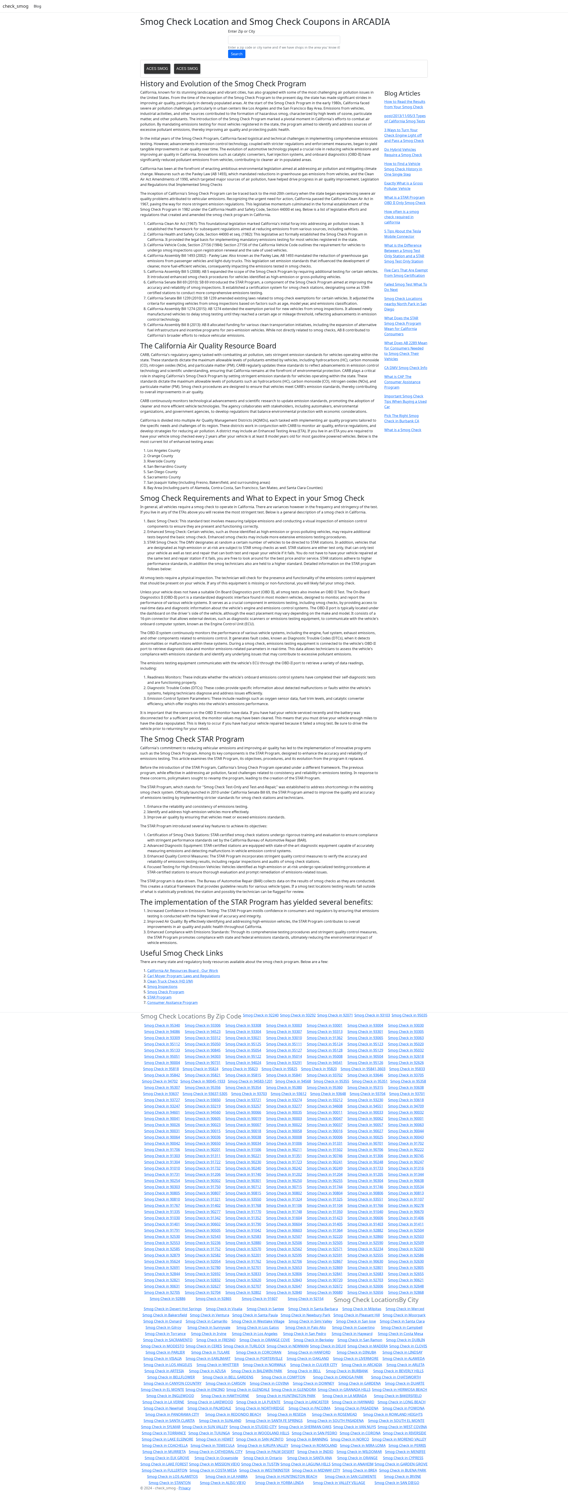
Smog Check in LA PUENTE (258, 1402)
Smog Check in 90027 (365, 1130)
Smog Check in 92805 (406, 1267)
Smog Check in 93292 (298, 1015)
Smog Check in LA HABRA (226, 1476)
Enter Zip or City (241, 31)
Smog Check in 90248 (365, 1162)
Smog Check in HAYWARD (353, 1402)
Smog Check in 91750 (203, 1186)
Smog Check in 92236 (203, 1242)
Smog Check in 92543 (203, 1236)
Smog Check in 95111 (284, 1044)
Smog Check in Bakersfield (164, 1315)
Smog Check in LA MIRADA (344, 1395)
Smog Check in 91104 (325, 1205)
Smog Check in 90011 (325, 1112)
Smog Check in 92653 (284, 1267)
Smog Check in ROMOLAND (314, 1445)
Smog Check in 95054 (243, 1050)
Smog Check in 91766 (365, 1205)
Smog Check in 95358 (408, 1081)
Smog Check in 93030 (406, 1025)
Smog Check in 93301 (365, 1031)
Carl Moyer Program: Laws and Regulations (183, 975)
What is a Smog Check (402, 429)
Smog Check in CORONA (360, 1433)
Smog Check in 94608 (325, 1106)
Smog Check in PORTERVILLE (259, 1358)
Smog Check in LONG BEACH (402, 1402)
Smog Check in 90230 (243, 1162)
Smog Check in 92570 (243, 1248)
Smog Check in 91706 (162, 1149)
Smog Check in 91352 (243, 1217)
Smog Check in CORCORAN (258, 1352)
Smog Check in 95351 (370, 1081)
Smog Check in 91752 (203, 1248)
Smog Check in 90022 (284, 1124)
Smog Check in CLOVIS (408, 1346)
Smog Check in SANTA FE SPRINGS (274, 1420)
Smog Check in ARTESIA (164, 1370)
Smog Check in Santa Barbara (313, 1308)
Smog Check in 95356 (203, 1087)
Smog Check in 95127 (284, 1050)
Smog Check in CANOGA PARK (338, 1377)
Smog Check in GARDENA (359, 1383)
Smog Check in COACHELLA (165, 1445)
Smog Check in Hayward (352, 1333)
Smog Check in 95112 (162, 1044)
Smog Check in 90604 (284, 1224)
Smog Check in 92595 (284, 1255)
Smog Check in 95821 (203, 1075)
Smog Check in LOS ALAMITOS (172, 1476)
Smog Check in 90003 (284, 1118)
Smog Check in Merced (405, 1308)
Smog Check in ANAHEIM (353, 1464)
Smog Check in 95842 (162, 1075)
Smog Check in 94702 (160, 1081)
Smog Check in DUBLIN (405, 1339)
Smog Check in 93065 (365, 1037)
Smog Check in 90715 (284, 1186)
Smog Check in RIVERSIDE (404, 1433)
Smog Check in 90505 (203, 1230)
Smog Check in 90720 (325, 1280)
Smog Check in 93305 (406, 1031)
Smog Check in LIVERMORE (356, 1358)
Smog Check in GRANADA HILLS (344, 1389)
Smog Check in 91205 (365, 1174)
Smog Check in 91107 (406, 1199)
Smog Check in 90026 (162, 1124)
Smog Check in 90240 (243, 1168)
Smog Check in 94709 (406, 1106)
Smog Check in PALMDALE (209, 1408)
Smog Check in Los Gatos (258, 1327)
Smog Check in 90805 (162, 1193)
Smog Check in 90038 (243, 1137)
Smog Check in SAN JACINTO (260, 1439)
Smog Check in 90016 (325, 1130)
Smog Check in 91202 (284, 1174)
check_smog (15, 6)
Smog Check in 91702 (406, 1143)
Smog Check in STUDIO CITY (253, 1426)
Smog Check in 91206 (203, 1174)
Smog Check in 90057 (365, 1124)
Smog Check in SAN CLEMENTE (350, 1476)
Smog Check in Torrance (165, 1333)
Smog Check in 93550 (243, 1199)
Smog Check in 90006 (325, 1137)
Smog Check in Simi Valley (310, 1321)
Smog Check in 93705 (406, 1075)
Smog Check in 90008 (284, 1137)
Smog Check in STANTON (170, 1482)
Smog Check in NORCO (350, 1439)
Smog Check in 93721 (243, 1099)
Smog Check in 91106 (284, 1205)
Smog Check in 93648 (328, 1093)
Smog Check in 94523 (203, 1031)
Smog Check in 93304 (243, 1031)
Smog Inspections (162, 986)
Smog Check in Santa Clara (402, 1321)
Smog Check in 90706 (365, 1149)
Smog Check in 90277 (203, 1211)
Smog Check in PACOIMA (309, 1408)
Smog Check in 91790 (243, 1224)
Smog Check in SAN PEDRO (314, 1433)
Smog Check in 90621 (406, 1280)
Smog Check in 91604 (284, 1217)
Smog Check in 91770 (243, 1211)
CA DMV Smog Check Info (405, 367)
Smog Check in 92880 (243, 1242)
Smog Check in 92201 (243, 1255)
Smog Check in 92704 (203, 1292)
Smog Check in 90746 (325, 1155)
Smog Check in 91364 (325, 1230)
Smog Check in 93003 (284, 1025)
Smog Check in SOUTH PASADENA (335, 1420)
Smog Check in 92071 (335, 1015)
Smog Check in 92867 (325, 1261)
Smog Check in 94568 (293, 1081)
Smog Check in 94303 (203, 1056)
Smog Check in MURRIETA (164, 1451)
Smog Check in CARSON (226, 1383)
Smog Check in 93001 (325, 1025)
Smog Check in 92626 (406, 1062)
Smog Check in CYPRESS (403, 1457)
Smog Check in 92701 (243, 1267)
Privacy (185, 1488)
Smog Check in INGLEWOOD (170, 1395)
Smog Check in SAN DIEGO (397, 1482)
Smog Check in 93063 (406, 1037)
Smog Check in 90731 (203, 1062)
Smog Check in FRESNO (216, 1339)
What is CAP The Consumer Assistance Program (402, 382)
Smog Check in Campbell (401, 1327)
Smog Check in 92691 (162, 1267)
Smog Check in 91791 (162, 1230)
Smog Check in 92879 (162, 1255)
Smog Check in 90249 (325, 1168)
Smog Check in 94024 (243, 1062)
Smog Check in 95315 (365, 1087)
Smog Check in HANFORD (309, 1352)
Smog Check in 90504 (365, 1056)
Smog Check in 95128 (325, 1050)
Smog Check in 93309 (162, 1037)
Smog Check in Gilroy (163, 1327)
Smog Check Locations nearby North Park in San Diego (405, 304)
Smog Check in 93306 (203, 1025)
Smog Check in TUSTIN (260, 1464)
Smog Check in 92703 (365, 1280)
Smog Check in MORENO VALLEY (399, 1439)
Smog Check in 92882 (365, 1230)
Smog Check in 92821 (162, 1280)
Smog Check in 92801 (365, 1267)
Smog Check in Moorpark (404, 1315)
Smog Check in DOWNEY (313, 1383)
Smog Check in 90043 (406, 1137)
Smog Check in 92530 (162, 1236)
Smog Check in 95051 (162, 1056)
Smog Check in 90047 (325, 1118)
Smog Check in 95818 (161, 1068)
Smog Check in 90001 (406, 1118)
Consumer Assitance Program (172, 1002)
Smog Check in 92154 (305, 1298)
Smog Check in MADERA (367, 1346)
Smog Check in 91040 (365, 1211)
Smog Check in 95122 (243, 1056)
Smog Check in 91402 (203, 1205)
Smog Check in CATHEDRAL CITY (216, 1451)
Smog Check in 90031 (162, 1130)
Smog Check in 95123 (365, 1044)
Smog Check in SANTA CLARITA (169, 1420)
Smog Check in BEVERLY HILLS (398, 1370)
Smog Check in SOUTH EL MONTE (396, 1420)
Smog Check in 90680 (325, 1292)
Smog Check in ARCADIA (361, 1364)
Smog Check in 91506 (243, 1149)
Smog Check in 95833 (407, 1068)
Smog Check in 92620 (243, 1280)
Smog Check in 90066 (243, 1112)
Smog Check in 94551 (365, 1106)
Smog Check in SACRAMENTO (168, 1339)
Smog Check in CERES (204, 1346)
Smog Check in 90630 (365, 1261)
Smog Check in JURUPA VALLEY (262, 1445)
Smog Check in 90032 (406, 1112)
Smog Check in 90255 (325, 1180)
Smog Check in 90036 (203, 1137)
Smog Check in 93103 (372, 1015)
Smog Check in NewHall (163, 1408)
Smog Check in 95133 (162, 1050)
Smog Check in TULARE (210, 1352)
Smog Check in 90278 (406, 1205)
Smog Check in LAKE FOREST (164, 1464)
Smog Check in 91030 (162, 1217)
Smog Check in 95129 (365, 1050)
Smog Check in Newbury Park (305, 1315)
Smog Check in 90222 (406, 1149)
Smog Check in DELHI (328, 1346)
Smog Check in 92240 (261, 1015)
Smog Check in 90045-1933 (202, 1081)
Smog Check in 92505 (325, 1242)
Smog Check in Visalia (224, 1308)
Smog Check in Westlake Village (257, 1321)
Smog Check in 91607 (260, 1298)
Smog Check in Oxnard (162, 1321)
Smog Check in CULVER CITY (313, 1364)
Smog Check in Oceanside (216, 1457)
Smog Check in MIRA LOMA (363, 1445)
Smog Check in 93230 (365, 1099)
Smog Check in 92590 (365, 1242)
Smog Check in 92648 (406, 1286)
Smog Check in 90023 (203, 1124)
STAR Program (159, 997)
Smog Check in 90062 (365, 1118)
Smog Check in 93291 (284, 1062)
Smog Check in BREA (360, 1470)
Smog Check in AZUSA (207, 1370)
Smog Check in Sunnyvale (208, 1327)
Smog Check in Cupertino (353, 1327)
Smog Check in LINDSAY (402, 1352)
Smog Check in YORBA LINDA (279, 1482)
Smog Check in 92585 (162, 1248)
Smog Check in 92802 (243, 1292)
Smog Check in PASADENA (356, 1408)
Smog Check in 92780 (203, 1267)
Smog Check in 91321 (203, 1199)
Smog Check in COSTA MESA (213, 1470)
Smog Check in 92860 (365, 1236)
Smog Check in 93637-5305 (205, 1093)
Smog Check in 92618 (406, 1056)
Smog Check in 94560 (203, 1112)
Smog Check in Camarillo (206, 1321)
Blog (37, 6)
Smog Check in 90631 (162, 1286)
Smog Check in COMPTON (283, 1377)
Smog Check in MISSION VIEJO (214, 1464)
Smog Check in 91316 (406, 1168)
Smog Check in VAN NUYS (354, 1426)
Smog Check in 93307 (284, 1031)
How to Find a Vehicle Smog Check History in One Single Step (403, 169)
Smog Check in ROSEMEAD (334, 1414)
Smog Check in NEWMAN (288, 1346)
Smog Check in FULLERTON (164, 1470)
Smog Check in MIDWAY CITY (316, 1470)
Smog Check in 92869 (325, 1267)
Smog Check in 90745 (406, 1155)
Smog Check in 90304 (365, 1180)
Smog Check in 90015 (203, 1130)
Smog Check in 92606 (365, 1286)
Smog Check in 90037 (325, 1124)
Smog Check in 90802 (284, 1193)
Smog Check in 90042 (162, 1143)
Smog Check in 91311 (203, 1155)
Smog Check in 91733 (365, 1168)
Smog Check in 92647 (284, 1286)
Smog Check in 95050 (203, 1044)
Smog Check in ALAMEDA (404, 1358)
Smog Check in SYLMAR (160, 1426)
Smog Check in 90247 (406, 1162)
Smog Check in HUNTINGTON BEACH (286, 1476)
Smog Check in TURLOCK (244, 1346)
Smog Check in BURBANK (347, 1370)
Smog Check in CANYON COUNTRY (172, 1383)
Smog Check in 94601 (162, 1112)
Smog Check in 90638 (406, 1180)
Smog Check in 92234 (365, 1248)
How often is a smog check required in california (401, 217)
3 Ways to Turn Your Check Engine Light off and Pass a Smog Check (404, 135)
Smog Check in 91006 (284, 1143)
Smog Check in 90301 (243, 1180)
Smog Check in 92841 (325, 1273)
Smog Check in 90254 (162, 1180)
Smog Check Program (165, 991)
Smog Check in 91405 (325, 1224)
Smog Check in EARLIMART (208, 1358)
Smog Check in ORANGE (357, 1457)
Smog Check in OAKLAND (308, 1358)
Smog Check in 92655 (406, 1273)
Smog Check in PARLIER (165, 1352)
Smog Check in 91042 (243, 1230)
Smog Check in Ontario (262, 1457)
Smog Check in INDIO (315, 1451)
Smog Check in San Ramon (359, 1339)
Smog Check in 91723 (284, 1162)
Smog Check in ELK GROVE (167, 1457)
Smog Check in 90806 (365, 1193)
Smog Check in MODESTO (162, 1346)
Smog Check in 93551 (365, 1199)
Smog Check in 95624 (162, 1261)
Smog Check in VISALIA (162, 1358)
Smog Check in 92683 (365, 1273)
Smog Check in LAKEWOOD (210, 1402)
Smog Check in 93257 (243, 1106)
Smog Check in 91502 (325, 1149)
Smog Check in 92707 (243, 1286)
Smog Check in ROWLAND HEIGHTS (393, 1414)
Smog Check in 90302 (203, 1180)
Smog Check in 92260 (406, 1248)
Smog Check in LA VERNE (163, 1402)
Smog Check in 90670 (406, 1211)
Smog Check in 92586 (406, 1255)
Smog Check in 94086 (162, 1031)
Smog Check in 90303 (162, 1186)
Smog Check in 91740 (243, 1174)
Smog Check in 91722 (203, 1162)
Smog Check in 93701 (407, 1093)
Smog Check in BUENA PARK (402, 1470)
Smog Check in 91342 (203, 1217)
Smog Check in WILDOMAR (359, 1451)
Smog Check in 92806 (284, 1273)
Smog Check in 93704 (367, 1093)
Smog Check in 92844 (162, 1273)
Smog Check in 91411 (406, 1224)
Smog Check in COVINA (269, 1383)
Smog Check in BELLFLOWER (171, 1377)
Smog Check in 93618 (406, 1099)
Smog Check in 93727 (162, 1099)
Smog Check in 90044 (406, 1130)
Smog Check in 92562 (284, 1248)
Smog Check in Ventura (209, 1315)
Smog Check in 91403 (365, 1224)
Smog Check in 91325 (325, 1199)
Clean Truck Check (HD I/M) (170, 981)
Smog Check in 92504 (406, 1230)
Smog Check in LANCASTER (306, 1402)
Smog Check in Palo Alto (305, 1327)
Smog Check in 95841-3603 (363, 1068)
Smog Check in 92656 (365, 1292)
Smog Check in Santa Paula (255, 1315)
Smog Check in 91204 (325, 1174)
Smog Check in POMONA (403, 1408)
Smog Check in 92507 (284, 1236)
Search (237, 53)
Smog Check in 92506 (284, 1242)
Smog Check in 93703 (249, 1093)
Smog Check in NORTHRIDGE (259, 1408)
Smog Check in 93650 (203, 1099)
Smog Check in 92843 (284, 1280)
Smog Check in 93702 (325, 1075)
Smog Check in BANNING (307, 1439)
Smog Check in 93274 (284, 1099)
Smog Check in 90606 (365, 1217)
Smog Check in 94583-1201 (250, 1081)
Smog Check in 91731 (162, 1174)
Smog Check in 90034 (243, 1143)
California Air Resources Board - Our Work (182, 970)
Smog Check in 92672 (325, 1286)
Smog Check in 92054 (203, 1261)
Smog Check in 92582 (203, 1255)
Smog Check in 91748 (284, 1211)
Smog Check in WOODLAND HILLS (260, 1433)
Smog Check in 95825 (279, 1068)
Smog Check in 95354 (243, 1087)
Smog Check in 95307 (162, 1087)
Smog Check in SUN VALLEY (205, 1426)
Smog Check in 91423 (325, 1217)
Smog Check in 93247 (162, 1106)
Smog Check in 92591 (325, 1255)
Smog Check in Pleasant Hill (356, 1315)
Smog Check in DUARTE (404, 1383)
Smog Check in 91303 (162, 1155)
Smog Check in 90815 (243, 1193)
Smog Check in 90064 (162, 1137)
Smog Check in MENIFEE (405, 1451)
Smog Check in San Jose (356, 1321)
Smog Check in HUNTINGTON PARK (286, 1395)
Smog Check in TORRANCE (164, 1433)
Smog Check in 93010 (284, 1037)
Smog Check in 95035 (409, 1015)
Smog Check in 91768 (243, 1205)
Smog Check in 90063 (406, 1124)
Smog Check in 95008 (325, 1056)
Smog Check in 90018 (243, 1130)
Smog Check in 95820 (319, 1068)
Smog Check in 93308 (243, 1025)
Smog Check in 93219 (203, 1106)
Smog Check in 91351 (284, 1155)
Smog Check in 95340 (162, 1025)
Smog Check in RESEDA (286, 1414)
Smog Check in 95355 (331, 1081)
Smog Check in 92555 (365, 1255)
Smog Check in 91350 (325, 1211)
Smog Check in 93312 (203, 1037)
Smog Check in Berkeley (314, 1339)
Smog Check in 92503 (406, 1236)
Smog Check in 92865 (213, 1298)
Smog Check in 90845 (203, 1050)
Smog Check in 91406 (406, 1217)
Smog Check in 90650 (203, 1143)
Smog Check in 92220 (325, 1236)
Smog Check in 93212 (325, 1099)
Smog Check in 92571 (325, 1248)
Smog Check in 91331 (325, 1143)
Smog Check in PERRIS (407, 1445)
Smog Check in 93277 (284, 1106)
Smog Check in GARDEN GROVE (401, 1464)
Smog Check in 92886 (167, 1298)
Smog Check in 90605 (203, 1118)
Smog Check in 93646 (365, 1075)
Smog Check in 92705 (162, 1292)
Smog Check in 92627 (203, 1286)
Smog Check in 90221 (243, 1155)
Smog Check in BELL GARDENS (228, 1377)
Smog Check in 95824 (200, 1068)
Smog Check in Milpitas (361, 1308)
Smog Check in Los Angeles (255, 1333)
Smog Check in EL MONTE (162, 1389)
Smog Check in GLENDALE (248, 1389)
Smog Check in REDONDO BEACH (233, 1414)
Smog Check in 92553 (162, 1242)
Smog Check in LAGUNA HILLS (305, 1464)
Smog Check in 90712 (243, 1186)
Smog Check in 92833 (243, 1273)
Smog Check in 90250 (284, 1180)
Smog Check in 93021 (243, 1037)
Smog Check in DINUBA (356, 1352)
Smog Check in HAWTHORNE (225, 1395)
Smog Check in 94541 (325, 1062)
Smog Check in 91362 (325, 1037)
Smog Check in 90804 (325, 1193)
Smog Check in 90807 (203, 1193)
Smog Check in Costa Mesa (400, 1333)
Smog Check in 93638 (406, 1087)
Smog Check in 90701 (365, 1143)
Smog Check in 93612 (288, 1093)
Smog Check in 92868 (406, 1292)
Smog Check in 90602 (203, 1224)
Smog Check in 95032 (406, 1050)
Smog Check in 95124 (325, 1044)
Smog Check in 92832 (203, 1280)
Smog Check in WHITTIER (218, 1364)
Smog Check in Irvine (208, 1333)
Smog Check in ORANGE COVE (264, 1339)
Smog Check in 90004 (162, 1062)
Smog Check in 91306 (365, 1155)
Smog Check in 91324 (284, 1199)
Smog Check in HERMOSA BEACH (399, 1389)
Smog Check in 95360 (325, 1087)
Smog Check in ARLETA (405, 1364)
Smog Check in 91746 (365, 1186)
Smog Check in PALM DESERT (270, 1451)
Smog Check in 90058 (284, 1130)
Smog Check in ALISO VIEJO (223, 1482)
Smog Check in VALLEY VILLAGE (339, 1482)
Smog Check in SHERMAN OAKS (304, 1426)
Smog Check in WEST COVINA (402, 1426)
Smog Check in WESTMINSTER (264, 1470)
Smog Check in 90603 (284, 1230)
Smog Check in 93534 (406, 1186)
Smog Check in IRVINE (402, 1476)
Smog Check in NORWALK (264, 1364)
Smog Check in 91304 (162, 1162)
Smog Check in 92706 (284, 1261)
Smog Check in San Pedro (304, 1333)
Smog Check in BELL (304, 1370)
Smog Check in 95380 (284, 1087)
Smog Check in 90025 (365, 1137)
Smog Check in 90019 (243, 1118)
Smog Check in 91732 (203, 1168)
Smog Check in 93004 (365, 1025)
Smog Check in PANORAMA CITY (172, 1414)
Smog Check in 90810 (162, 1199)
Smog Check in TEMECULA (213, 1445)
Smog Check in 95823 (240, 1068)
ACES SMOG (157, 69)
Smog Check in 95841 (284, 1075)
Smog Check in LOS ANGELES (168, 1364)
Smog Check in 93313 (325, 1031)
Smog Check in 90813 (406, 1193)
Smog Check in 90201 (203, 1149)
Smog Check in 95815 (243, 1075)
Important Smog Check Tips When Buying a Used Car (405, 401)
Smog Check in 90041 (162, 1118)
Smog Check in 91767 (162, 1205)
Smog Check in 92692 (203, 1273)
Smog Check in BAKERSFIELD (398, 1395)
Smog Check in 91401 (162, 1224)
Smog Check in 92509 (406, 1242)
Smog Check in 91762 (243, 1261)
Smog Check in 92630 (406, 1261)
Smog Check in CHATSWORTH (396, 1377)
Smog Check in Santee (265, 1308)
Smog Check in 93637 (161, 1093)
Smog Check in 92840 (284, 1292)
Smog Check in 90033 (365, 1112)
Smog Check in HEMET (215, 1439)
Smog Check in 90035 (284, 1112)
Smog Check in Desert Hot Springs (173, 1308)
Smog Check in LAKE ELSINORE (167, 1439)
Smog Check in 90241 (325, 1162)
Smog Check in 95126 (365, 1062)
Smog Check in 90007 (243, 1124)
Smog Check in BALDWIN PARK (256, 1370)
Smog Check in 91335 (162, 1211)
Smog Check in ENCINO (205, 1389)
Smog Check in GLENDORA (293, 1389)
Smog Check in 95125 (243, 1044)
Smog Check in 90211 (284, 1149)
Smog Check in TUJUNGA (209, 1433)
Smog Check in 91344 (406, 1174)
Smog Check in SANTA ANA (309, 1457)
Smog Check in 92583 (243, 1236)
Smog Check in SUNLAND (220, 1420)
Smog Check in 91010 (162, 1168)
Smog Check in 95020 (406, 1044)
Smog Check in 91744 (325, 1186)
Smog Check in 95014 (284, 1056)
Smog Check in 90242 (284, 1168)
